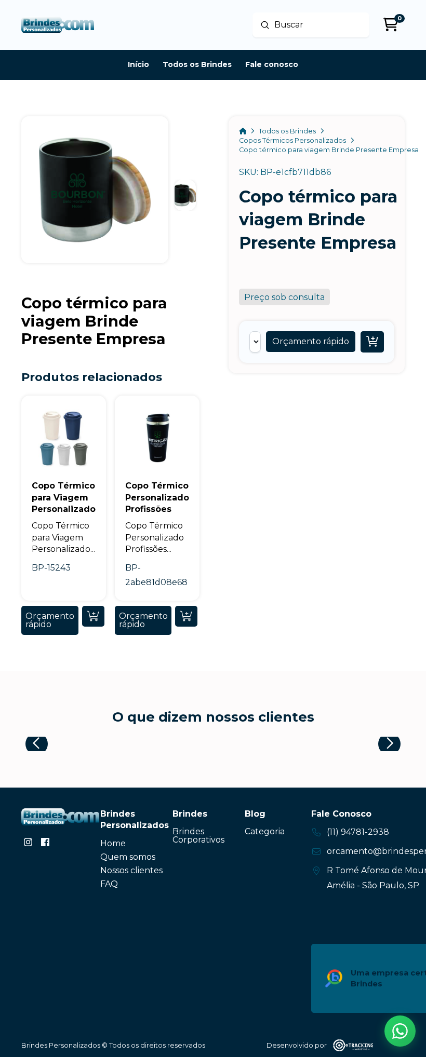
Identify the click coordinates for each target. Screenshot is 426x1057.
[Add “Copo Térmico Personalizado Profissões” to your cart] (186, 616)
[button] (310, 341)
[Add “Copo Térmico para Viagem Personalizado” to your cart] (93, 616)
